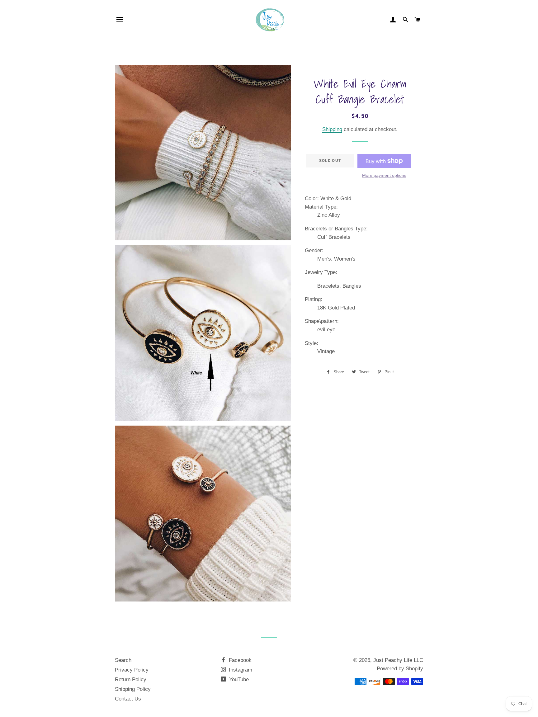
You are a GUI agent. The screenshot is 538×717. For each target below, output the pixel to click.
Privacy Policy (132, 670)
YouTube (238, 679)
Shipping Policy (133, 689)
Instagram (239, 670)
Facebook (239, 660)
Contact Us (128, 699)
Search (123, 660)
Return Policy (130, 679)
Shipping (332, 129)
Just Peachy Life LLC (398, 660)
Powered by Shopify (400, 669)
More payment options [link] (384, 175)
